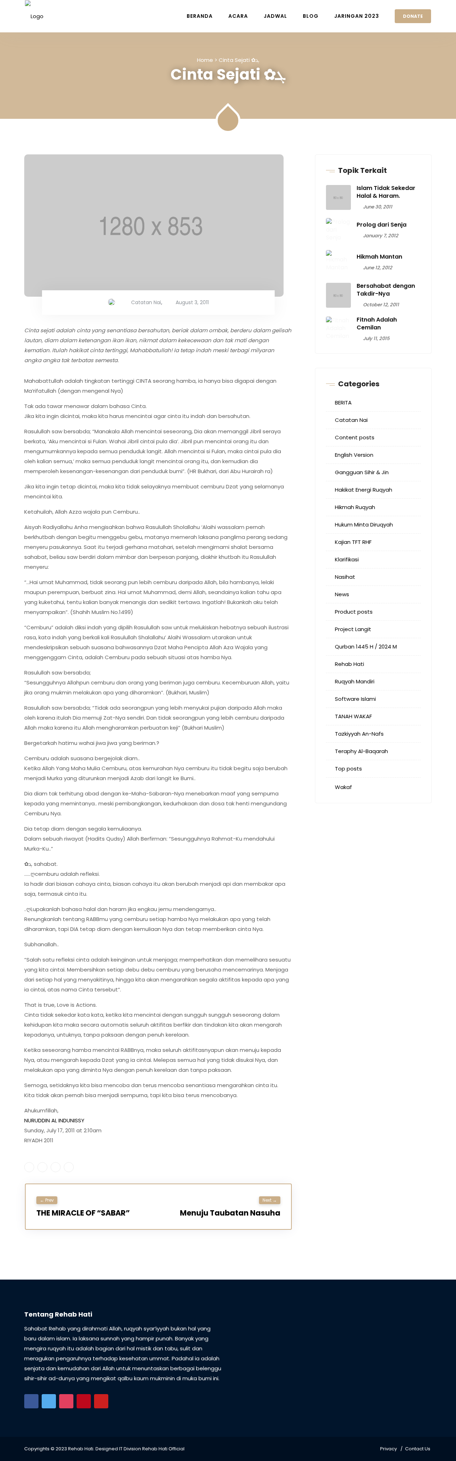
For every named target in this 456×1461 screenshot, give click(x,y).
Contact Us (417, 1448)
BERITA (343, 402)
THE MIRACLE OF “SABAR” (83, 1213)
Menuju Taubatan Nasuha (230, 1213)
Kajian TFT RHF (353, 542)
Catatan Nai (146, 302)
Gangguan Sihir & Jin (362, 472)
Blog (310, 16)
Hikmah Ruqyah (355, 507)
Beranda (200, 16)
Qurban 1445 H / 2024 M (366, 646)
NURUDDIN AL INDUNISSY (54, 1120)
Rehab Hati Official (163, 1448)
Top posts (348, 768)
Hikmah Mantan (379, 257)
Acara (238, 16)
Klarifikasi (347, 559)
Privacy (388, 1448)
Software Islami (355, 699)
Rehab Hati (349, 664)
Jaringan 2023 (356, 16)
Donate (413, 16)
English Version (354, 455)
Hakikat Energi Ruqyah (363, 489)
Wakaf (343, 787)
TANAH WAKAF (353, 716)
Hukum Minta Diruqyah (364, 524)
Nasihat (345, 577)
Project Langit (353, 629)
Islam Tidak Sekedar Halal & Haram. (386, 192)
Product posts (354, 611)
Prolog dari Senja (381, 225)
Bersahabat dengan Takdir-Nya (386, 290)
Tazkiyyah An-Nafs (359, 733)
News (342, 594)
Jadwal (275, 16)
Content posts (354, 437)
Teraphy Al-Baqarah (361, 751)
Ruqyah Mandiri (354, 681)
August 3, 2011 (192, 302)
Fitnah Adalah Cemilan (377, 324)
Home (205, 60)
